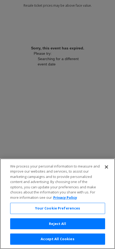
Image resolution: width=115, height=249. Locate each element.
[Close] (106, 167)
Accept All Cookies (57, 238)
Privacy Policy (65, 197)
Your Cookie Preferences (57, 208)
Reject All (57, 223)
